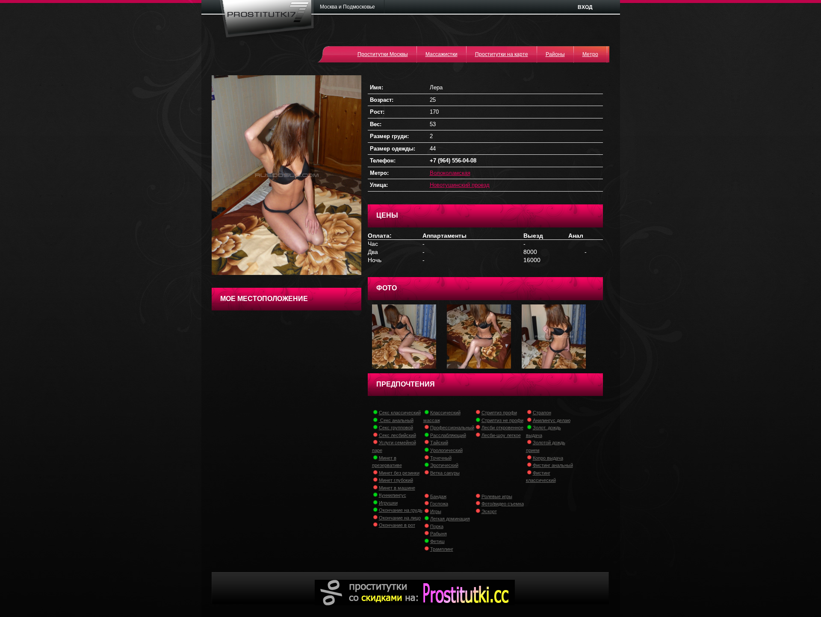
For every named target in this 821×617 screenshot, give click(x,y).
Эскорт (489, 511)
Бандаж (438, 496)
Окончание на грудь (400, 510)
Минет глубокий (396, 480)
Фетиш (437, 541)
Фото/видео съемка (502, 503)
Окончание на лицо (400, 517)
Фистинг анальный (553, 465)
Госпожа (439, 503)
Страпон (542, 412)
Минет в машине (397, 487)
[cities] (350, 7)
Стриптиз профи (499, 412)
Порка (436, 526)
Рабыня (438, 533)
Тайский (439, 442)
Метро (590, 54)
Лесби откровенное (502, 427)
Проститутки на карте (501, 54)
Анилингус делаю (551, 420)
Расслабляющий (448, 435)
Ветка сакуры (445, 472)
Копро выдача (548, 458)
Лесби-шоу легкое (501, 435)
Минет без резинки (399, 472)
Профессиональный (452, 427)
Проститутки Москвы (382, 54)
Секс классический (400, 412)
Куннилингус (392, 495)
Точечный (441, 458)
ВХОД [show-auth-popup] (585, 7)
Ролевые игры (496, 496)
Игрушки (388, 502)
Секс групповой (396, 427)
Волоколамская (450, 173)
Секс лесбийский (397, 435)
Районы (555, 54)
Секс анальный (396, 420)
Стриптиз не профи (502, 420)
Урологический (446, 450)
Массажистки (441, 54)
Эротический (444, 465)
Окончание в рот (397, 525)
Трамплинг (441, 549)
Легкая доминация (450, 518)
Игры (435, 511)
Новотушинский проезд (460, 185)
